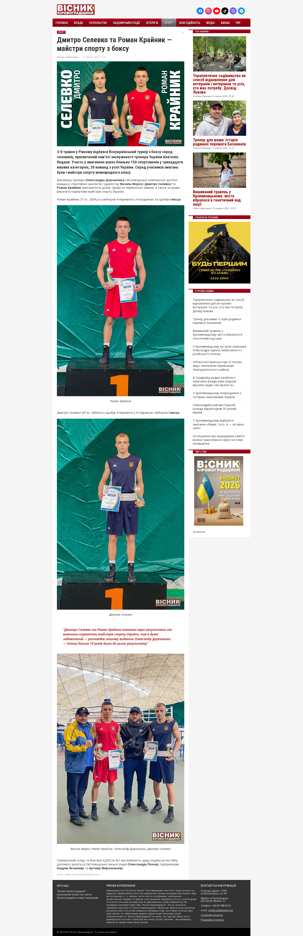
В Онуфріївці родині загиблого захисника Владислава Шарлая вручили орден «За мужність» (214, 381)
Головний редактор (212, 915)
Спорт (168, 23)
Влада (78, 23)
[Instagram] (208, 10)
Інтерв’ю (152, 23)
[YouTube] (216, 10)
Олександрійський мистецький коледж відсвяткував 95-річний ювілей (214, 408)
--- (183, 32)
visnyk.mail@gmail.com (220, 910)
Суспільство (98, 23)
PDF (238, 23)
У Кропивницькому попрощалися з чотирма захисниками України (217, 395)
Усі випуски (199, 531)
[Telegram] (241, 10)
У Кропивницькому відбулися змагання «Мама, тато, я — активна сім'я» (218, 424)
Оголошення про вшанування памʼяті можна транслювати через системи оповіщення (219, 439)
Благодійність (189, 23)
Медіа (210, 23)
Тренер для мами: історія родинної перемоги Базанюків (219, 141)
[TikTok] (224, 10)
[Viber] (233, 10)
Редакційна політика (212, 919)
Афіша (225, 23)
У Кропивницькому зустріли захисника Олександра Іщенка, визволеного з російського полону (219, 350)
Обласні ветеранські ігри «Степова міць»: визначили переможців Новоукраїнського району (217, 365)
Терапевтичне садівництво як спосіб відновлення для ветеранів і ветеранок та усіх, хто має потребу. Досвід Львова (219, 84)
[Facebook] (200, 10)
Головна (62, 23)
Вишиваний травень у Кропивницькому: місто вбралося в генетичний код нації (217, 198)
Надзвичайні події (126, 23)
